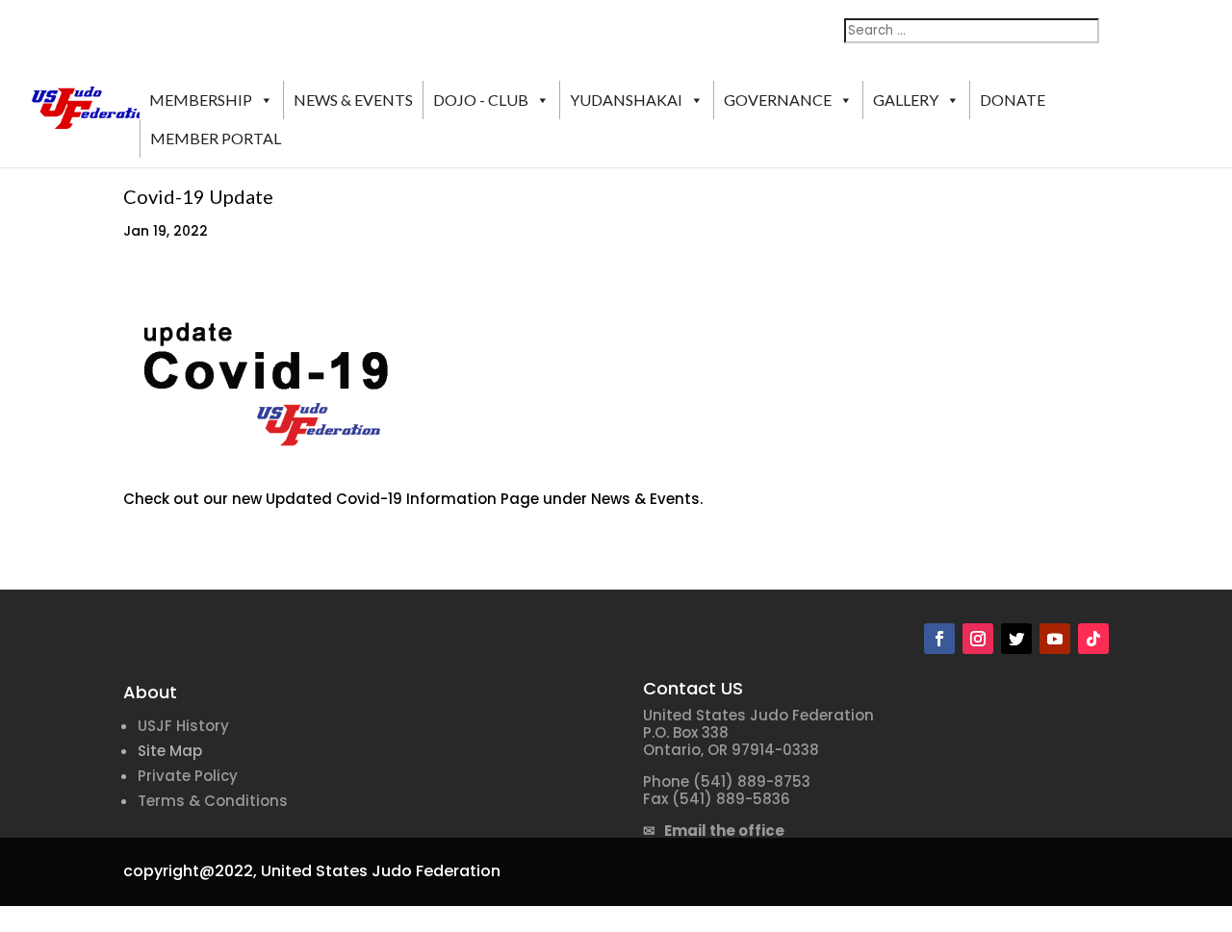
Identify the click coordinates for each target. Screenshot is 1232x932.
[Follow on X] (1016, 638)
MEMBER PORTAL (215, 138)
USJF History (183, 726)
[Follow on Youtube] (1055, 638)
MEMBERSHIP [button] (200, 99)
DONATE (1012, 99)
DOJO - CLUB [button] (480, 99)
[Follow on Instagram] (977, 638)
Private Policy (188, 776)
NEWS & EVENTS (353, 99)
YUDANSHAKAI (626, 99)
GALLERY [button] (905, 99)
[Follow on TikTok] (1093, 638)
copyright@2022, (190, 871)
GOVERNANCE (778, 99)
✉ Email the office (713, 830)
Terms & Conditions (213, 801)
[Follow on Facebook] (939, 638)
